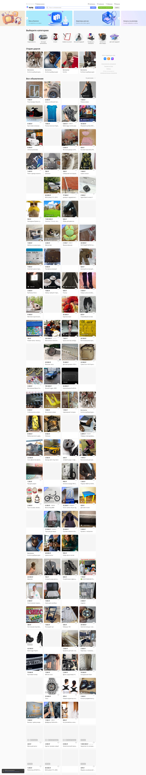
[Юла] (29, 7)
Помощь (108, 68)
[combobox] (68, 7)
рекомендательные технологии (108, 73)
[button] (40, 68)
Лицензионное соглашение (108, 64)
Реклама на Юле (108, 66)
